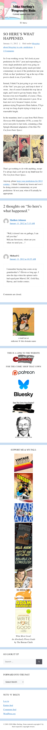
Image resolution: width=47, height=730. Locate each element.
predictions (28, 47)
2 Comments (8, 50)
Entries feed (8, 705)
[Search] (39, 661)
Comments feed (9, 709)
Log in (6, 701)
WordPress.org (9, 713)
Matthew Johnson (18, 219)
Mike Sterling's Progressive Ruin (23, 8)
